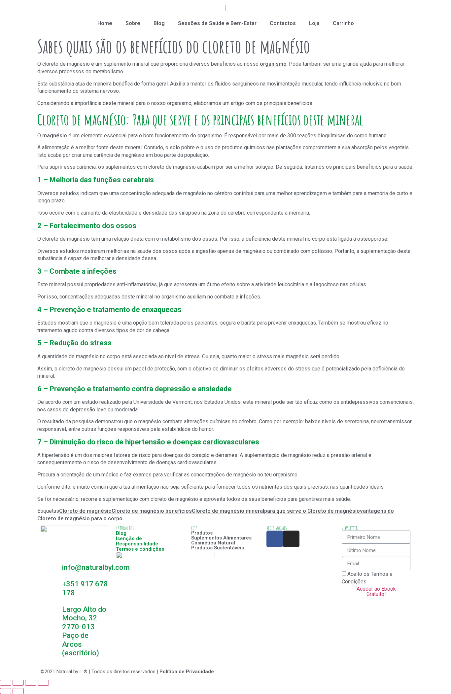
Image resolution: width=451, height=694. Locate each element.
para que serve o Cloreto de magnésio (312, 511)
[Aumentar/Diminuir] (43, 683)
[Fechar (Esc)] (5, 683)
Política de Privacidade (186, 672)
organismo (273, 64)
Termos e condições (140, 549)
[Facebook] (274, 539)
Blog (159, 23)
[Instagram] (291, 539)
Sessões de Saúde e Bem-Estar (217, 23)
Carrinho (343, 23)
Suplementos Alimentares (221, 538)
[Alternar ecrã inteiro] (30, 683)
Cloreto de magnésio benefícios (152, 511)
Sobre (132, 23)
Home (104, 23)
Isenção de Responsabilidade (137, 541)
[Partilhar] (18, 683)
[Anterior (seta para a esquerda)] (5, 691)
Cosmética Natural (213, 543)
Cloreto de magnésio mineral (228, 511)
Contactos (283, 23)
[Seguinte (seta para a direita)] (18, 691)
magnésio (55, 135)
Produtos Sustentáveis (217, 548)
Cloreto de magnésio (85, 511)
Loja (314, 23)
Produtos (202, 533)
